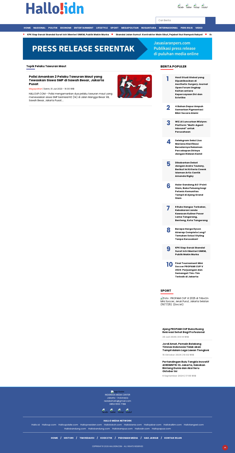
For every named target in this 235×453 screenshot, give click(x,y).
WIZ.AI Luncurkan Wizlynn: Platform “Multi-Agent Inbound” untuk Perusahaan (191, 126)
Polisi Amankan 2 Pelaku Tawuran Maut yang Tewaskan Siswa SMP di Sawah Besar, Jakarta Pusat (66, 80)
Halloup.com (49, 424)
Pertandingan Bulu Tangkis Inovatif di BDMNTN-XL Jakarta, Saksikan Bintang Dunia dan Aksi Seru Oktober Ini (185, 366)
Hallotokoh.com (113, 424)
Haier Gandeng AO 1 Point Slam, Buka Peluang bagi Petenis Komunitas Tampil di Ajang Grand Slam (191, 191)
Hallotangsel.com (194, 424)
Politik (52, 27)
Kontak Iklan (173, 438)
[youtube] (205, 7)
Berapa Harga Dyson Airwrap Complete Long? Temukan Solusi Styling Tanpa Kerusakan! (190, 234)
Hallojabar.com (152, 424)
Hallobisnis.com (133, 424)
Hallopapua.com (161, 428)
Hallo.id (35, 424)
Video (198, 27)
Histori (68, 438)
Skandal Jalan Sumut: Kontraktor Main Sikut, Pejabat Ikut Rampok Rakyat (159, 34)
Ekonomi (65, 27)
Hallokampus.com (122, 428)
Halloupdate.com (68, 424)
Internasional (168, 27)
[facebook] (181, 7)
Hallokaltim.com (173, 424)
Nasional (39, 27)
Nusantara (148, 27)
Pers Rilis (187, 27)
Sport (114, 27)
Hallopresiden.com (91, 424)
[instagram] (197, 7)
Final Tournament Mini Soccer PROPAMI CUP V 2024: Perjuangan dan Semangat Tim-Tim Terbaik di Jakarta (189, 270)
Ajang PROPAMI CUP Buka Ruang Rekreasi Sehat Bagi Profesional (183, 330)
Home (27, 27)
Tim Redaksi (86, 438)
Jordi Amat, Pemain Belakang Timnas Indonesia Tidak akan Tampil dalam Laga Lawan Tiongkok (185, 347)
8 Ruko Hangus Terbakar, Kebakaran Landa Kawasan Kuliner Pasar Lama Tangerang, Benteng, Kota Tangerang (191, 213)
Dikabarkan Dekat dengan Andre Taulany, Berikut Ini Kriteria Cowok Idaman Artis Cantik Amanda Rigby (190, 169)
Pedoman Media (128, 438)
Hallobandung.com (75, 428)
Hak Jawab (151, 438)
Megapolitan (129, 27)
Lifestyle (102, 27)
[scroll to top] (225, 447)
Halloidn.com (142, 428)
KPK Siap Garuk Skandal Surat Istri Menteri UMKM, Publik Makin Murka (68, 34)
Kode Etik (106, 438)
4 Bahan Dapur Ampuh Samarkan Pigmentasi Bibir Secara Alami (189, 110)
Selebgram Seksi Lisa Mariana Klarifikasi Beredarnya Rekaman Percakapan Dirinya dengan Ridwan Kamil (188, 147)
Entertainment (83, 27)
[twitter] (189, 7)
